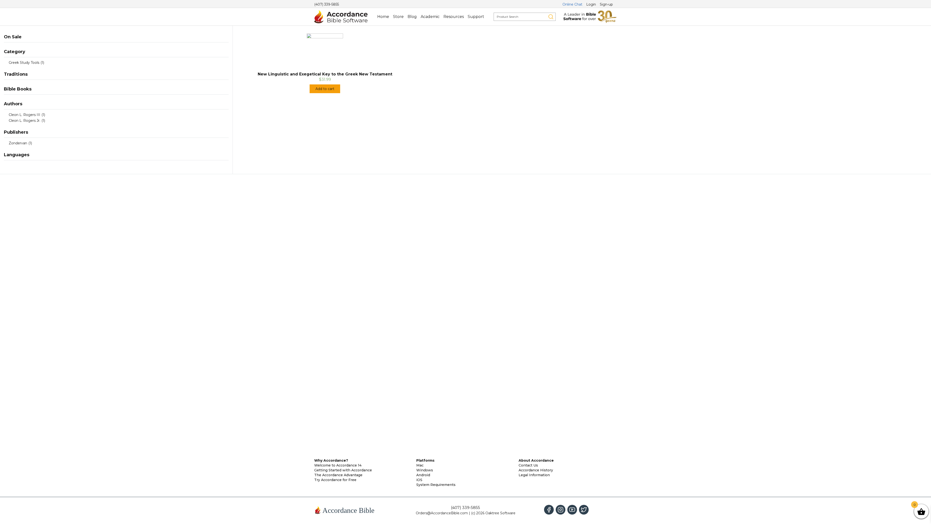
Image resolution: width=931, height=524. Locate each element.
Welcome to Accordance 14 (337, 465)
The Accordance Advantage (338, 475)
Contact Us (528, 465)
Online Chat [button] (572, 4)
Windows (424, 470)
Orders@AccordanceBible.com (442, 513)
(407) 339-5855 (326, 4)
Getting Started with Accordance (343, 470)
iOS (419, 480)
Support (476, 16)
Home (383, 16)
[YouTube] (572, 510)
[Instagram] (560, 510)
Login (591, 4)
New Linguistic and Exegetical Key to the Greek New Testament (325, 74)
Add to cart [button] (324, 89)
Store (398, 16)
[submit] (551, 17)
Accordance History (536, 470)
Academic (430, 16)
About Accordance (536, 460)
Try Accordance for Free (335, 480)
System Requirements (436, 485)
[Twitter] (584, 510)
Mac (420, 465)
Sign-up (606, 4)
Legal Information (534, 475)
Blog (412, 16)
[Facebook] (549, 510)
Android (423, 475)
